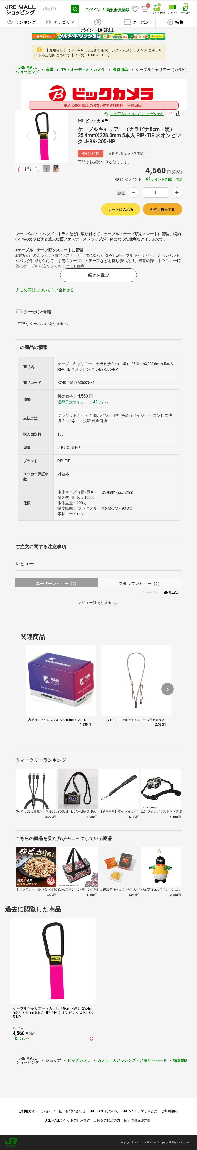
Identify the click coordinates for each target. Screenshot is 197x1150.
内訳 (179, 179)
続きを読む (98, 275)
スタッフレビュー (140, 583)
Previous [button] (31, 136)
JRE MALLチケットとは (139, 1111)
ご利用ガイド (28, 1111)
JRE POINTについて (104, 1111)
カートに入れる (120, 209)
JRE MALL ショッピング (27, 69)
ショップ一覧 (52, 1111)
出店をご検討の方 (107, 1120)
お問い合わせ (75, 1111)
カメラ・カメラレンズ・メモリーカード (132, 1060)
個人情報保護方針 (137, 1120)
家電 (50, 69)
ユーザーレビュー (57, 583)
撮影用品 (121, 69)
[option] (41, 136)
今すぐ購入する (162, 209)
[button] (167, 689)
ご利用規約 (169, 1111)
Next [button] (52, 136)
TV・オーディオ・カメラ (83, 69)
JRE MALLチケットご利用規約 (67, 1120)
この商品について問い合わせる (137, 114)
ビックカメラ (79, 1060)
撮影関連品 (183, 1060)
